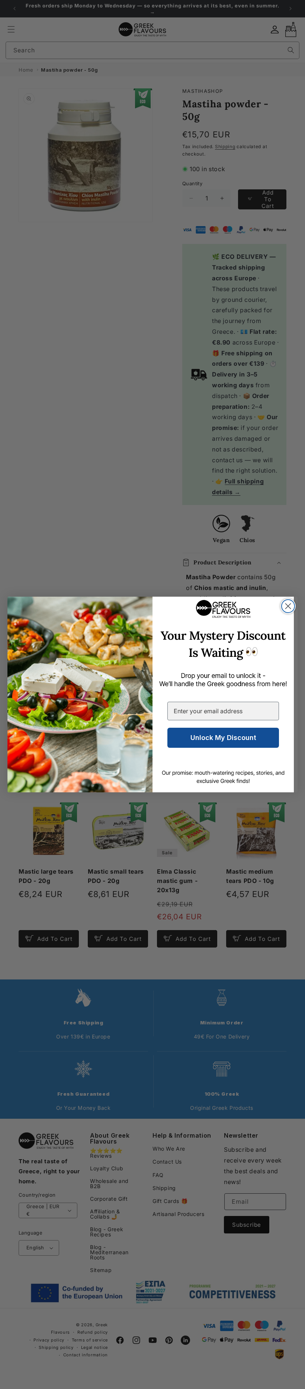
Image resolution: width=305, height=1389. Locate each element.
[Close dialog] (288, 606)
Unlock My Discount (223, 737)
